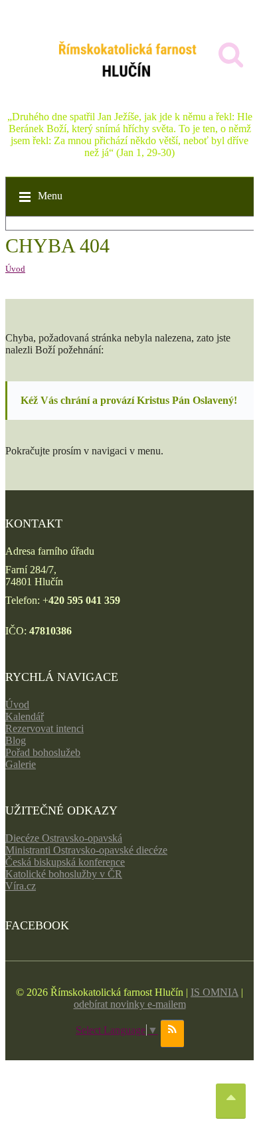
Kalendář (24, 716)
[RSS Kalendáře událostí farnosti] (172, 1034)
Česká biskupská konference (65, 862)
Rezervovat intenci (44, 728)
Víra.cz (20, 886)
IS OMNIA (214, 992)
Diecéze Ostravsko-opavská (63, 838)
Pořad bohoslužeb (42, 752)
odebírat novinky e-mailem (130, 1004)
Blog (15, 740)
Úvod (15, 269)
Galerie (20, 764)
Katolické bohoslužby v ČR (63, 874)
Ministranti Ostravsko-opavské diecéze (86, 850)
